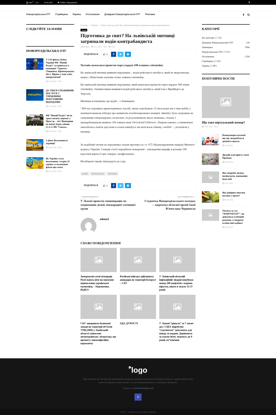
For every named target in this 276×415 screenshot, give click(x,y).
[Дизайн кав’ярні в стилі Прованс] (210, 159)
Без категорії (208, 37)
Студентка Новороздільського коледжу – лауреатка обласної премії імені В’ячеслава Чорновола (170, 204)
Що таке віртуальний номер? (223, 122)
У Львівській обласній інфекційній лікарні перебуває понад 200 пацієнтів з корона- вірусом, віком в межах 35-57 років (176, 283)
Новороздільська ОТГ (38, 14)
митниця (112, 174)
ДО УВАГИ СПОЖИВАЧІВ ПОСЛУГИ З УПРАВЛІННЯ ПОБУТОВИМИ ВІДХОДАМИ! (60, 96)
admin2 (86, 46)
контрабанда (98, 174)
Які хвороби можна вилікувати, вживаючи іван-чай (234, 176)
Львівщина (207, 47)
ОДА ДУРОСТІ (129, 323)
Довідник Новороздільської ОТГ (122, 14)
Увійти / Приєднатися (68, 2)
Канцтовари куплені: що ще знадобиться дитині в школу (234, 138)
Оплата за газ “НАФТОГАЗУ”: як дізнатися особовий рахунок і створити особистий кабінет (233, 216)
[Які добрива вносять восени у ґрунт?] (210, 197)
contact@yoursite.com (143, 388)
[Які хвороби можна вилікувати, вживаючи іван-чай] (210, 177)
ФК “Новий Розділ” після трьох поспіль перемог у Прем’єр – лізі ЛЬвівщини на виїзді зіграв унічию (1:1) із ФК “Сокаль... (59, 121)
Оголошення (93, 14)
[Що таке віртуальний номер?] (226, 102)
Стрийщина (61, 14)
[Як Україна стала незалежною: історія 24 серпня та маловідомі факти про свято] (34, 163)
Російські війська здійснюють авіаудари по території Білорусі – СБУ (138, 280)
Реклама (150, 14)
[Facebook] (244, 15)
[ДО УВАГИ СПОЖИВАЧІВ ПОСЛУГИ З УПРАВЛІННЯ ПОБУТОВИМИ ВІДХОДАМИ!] (34, 95)
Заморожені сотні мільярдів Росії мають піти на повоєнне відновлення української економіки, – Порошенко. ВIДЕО (97, 283)
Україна (77, 14)
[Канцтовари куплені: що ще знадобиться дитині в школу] (210, 139)
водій (85, 174)
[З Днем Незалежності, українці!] (34, 145)
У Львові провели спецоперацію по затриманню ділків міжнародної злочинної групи (107, 204)
